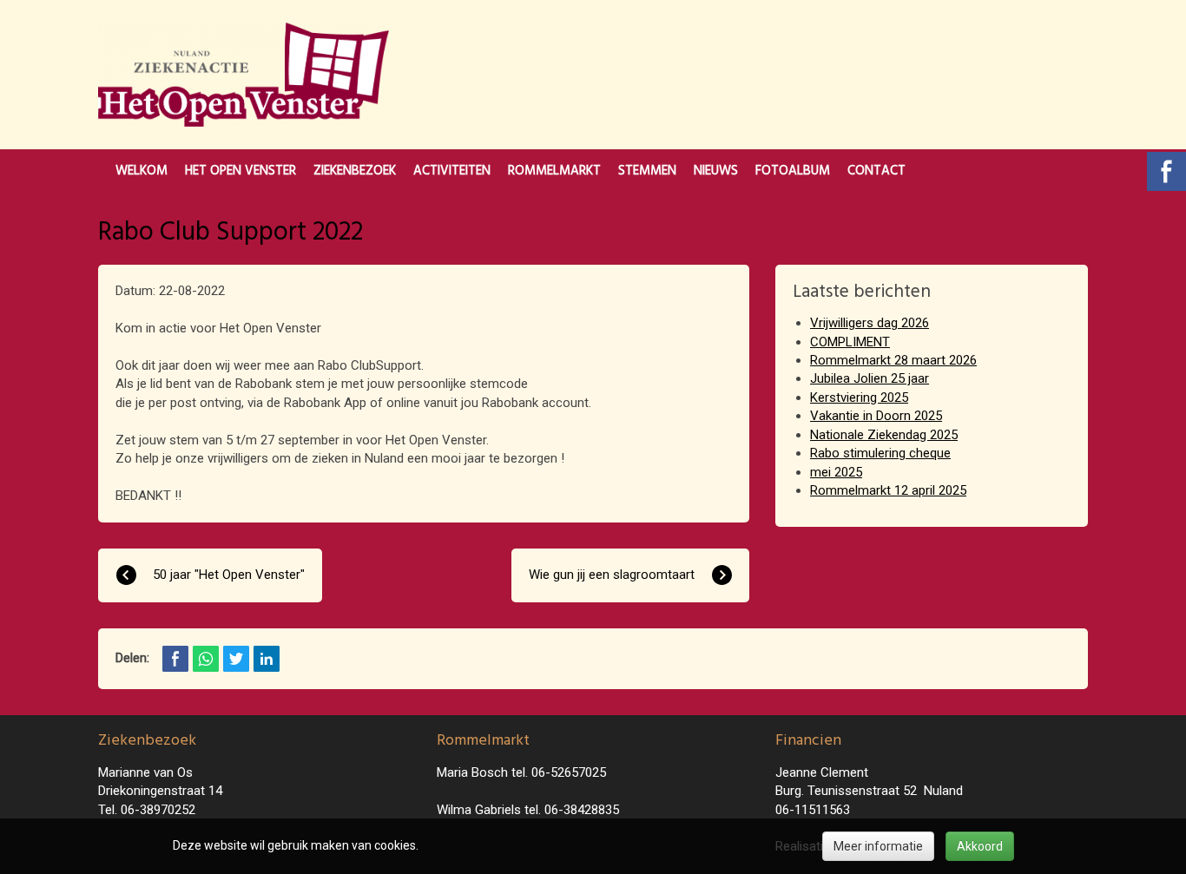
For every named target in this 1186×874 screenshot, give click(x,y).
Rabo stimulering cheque (880, 453)
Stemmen (647, 171)
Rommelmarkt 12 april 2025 (888, 490)
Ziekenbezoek (354, 171)
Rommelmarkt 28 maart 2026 (893, 360)
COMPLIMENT (850, 342)
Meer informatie (878, 846)
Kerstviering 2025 (859, 397)
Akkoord (980, 846)
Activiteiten (452, 171)
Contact (876, 171)
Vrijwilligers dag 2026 (869, 323)
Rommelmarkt (554, 171)
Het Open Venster (240, 171)
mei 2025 (836, 472)
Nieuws (716, 171)
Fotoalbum (792, 171)
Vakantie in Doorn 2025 (876, 416)
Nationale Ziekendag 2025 (884, 435)
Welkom (141, 171)
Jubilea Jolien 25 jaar (869, 378)
